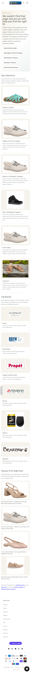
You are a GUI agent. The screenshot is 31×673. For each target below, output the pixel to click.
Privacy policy (17, 667)
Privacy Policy (6, 619)
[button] (3, 3)
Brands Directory (20, 585)
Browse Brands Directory (11, 67)
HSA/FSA (5, 633)
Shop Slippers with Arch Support (13, 53)
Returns (5, 626)
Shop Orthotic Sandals (10, 48)
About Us (5, 612)
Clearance (4, 587)
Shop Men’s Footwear (10, 62)
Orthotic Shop (10, 667)
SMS (4, 622)
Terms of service (16, 669)
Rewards (5, 629)
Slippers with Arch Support (8, 589)
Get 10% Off (1, 390)
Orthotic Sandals (18, 587)
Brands (5, 608)
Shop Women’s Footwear (11, 58)
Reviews (5, 615)
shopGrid (5, 637)
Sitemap (5, 604)
